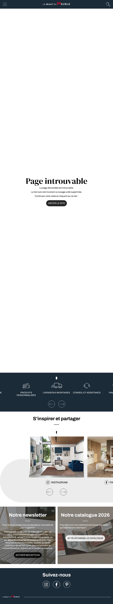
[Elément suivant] (61, 404)
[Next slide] (63, 492)
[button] (56, 378)
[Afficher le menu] (5, 4)
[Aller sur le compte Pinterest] (66, 584)
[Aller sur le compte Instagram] (46, 584)
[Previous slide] (49, 492)
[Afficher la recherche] (108, 4)
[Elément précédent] (51, 404)
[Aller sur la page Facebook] (56, 584)
